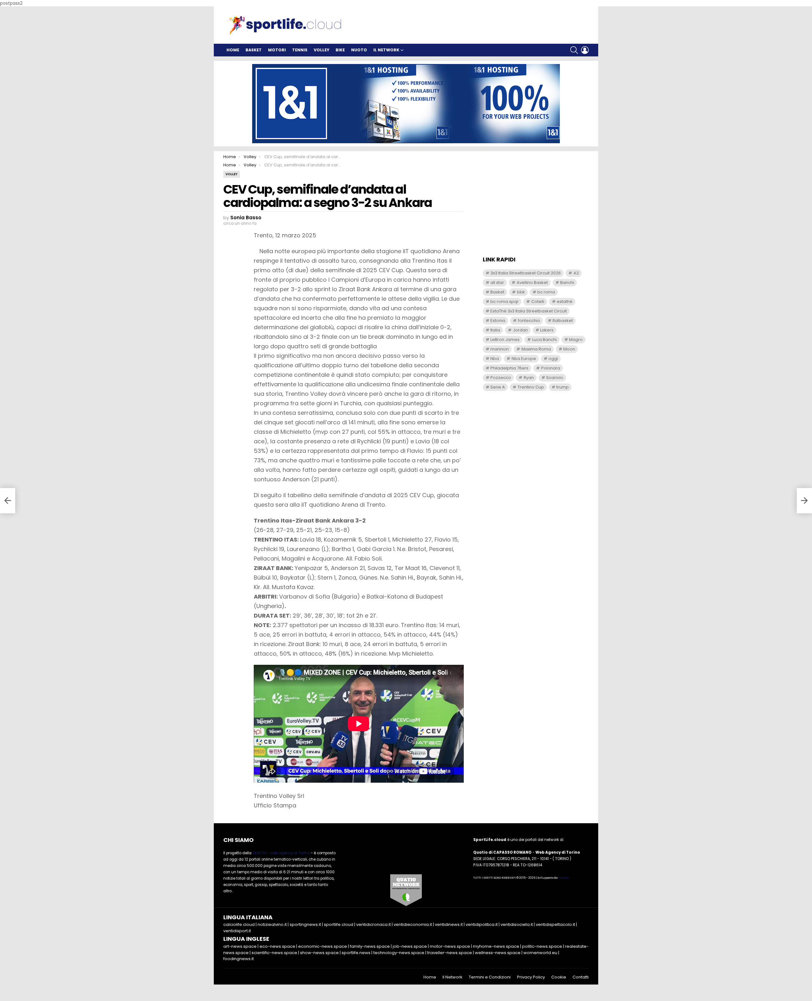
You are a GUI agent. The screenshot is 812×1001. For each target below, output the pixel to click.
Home (232, 50)
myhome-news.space (496, 946)
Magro (576, 340)
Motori (277, 50)
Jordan (520, 330)
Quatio (564, 878)
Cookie (558, 977)
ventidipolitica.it (482, 924)
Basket (254, 50)
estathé (565, 301)
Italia (495, 330)
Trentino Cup (531, 387)
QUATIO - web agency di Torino (281, 853)
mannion (499, 349)
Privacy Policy (531, 977)
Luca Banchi (544, 340)
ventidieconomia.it (413, 924)
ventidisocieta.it (517, 924)
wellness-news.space (498, 953)
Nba (494, 359)
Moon (569, 349)
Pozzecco (500, 378)
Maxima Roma (536, 349)
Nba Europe (524, 359)
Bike (340, 50)
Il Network (386, 50)
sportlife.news (356, 953)
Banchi (567, 282)
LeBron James (505, 340)
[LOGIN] (585, 50)
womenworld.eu (540, 953)
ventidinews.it (449, 924)
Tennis (299, 50)
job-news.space (410, 946)
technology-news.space (398, 953)
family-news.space (370, 946)
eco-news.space (277, 946)
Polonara (550, 368)
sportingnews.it (305, 924)
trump (562, 387)
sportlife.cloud (338, 924)
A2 (576, 273)
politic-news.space (542, 946)
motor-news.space (450, 946)
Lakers (546, 330)
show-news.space (319, 953)
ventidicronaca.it (373, 924)
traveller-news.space (449, 953)
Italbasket (563, 321)
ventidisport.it (237, 931)
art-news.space (240, 946)
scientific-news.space (274, 953)
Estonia (497, 321)
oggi (553, 359)
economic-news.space (322, 946)
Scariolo (554, 378)
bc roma (546, 292)
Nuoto (359, 50)
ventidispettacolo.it (555, 924)
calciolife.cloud (239, 924)
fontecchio (529, 321)
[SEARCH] (574, 50)
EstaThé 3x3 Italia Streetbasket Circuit (528, 311)
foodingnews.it (238, 959)
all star (497, 282)
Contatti (581, 977)
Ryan (529, 378)
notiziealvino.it (272, 924)
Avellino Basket (532, 282)
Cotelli (537, 301)
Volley (321, 50)
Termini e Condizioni (490, 977)
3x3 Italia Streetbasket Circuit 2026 (525, 273)
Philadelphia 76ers (509, 368)
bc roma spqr (504, 301)
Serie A (497, 387)
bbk (521, 292)
